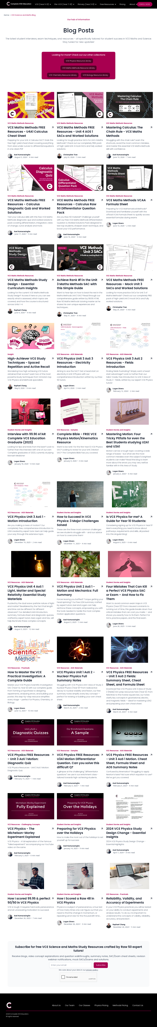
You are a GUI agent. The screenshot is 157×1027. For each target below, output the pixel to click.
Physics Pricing (101, 1005)
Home (6, 15)
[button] (42, 4)
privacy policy (92, 970)
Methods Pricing (120, 1005)
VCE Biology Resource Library (95, 75)
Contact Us (137, 1005)
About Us (56, 1005)
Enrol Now (144, 4)
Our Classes (84, 1005)
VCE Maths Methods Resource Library (78, 68)
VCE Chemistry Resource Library (63, 75)
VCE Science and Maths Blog (23, 15)
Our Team (69, 1005)
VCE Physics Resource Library (78, 61)
